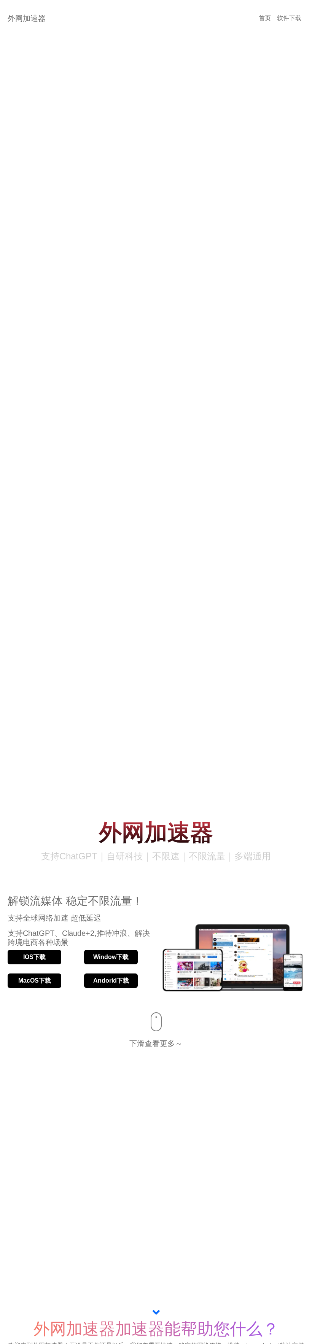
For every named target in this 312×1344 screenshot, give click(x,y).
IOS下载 (34, 957)
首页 (265, 18)
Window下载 (111, 957)
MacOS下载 (34, 980)
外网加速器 (27, 18)
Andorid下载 (111, 980)
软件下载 (289, 18)
